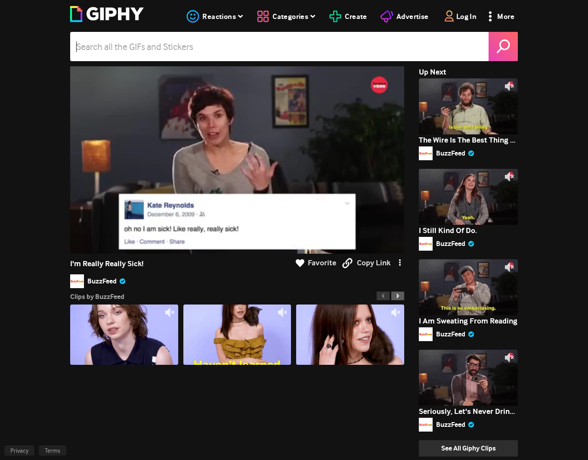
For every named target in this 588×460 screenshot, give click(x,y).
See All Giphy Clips (468, 448)
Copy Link (373, 262)
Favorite (322, 262)
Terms (52, 450)
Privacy (19, 450)
